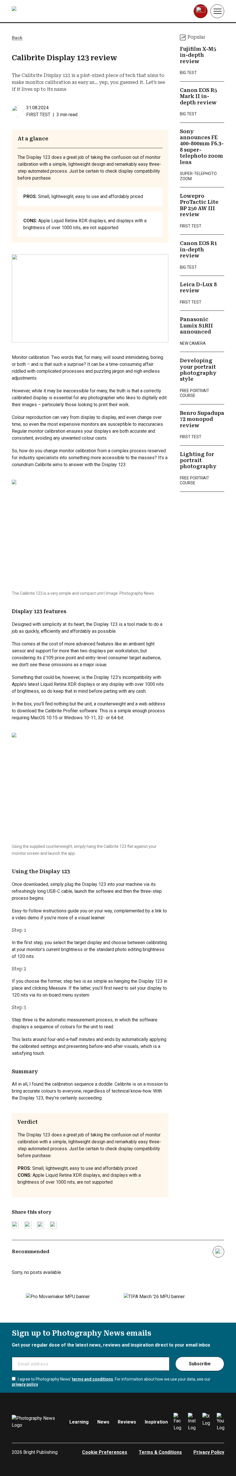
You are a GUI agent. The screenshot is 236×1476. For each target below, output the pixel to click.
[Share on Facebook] (27, 1224)
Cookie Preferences (104, 1452)
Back (17, 38)
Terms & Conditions (160, 1452)
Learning (79, 1422)
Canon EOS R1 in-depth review (198, 249)
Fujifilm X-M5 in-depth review (198, 55)
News (103, 1422)
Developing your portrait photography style (198, 370)
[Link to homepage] (48, 11)
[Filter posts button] (218, 1251)
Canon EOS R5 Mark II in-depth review (198, 96)
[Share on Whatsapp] (53, 1224)
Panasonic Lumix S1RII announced (196, 326)
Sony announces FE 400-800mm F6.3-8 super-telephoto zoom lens (202, 147)
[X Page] (206, 1422)
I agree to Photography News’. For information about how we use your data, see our (111, 1382)
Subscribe (200, 1363)
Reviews (127, 1422)
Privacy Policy (208, 1452)
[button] (217, 11)
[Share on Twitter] (15, 1224)
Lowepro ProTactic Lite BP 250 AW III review (199, 205)
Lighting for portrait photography (198, 460)
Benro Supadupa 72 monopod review (202, 419)
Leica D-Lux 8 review (198, 287)
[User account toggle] (201, 11)
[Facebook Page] (177, 1422)
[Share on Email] (40, 1224)
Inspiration (156, 1422)
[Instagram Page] (191, 1422)
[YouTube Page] (220, 1422)
